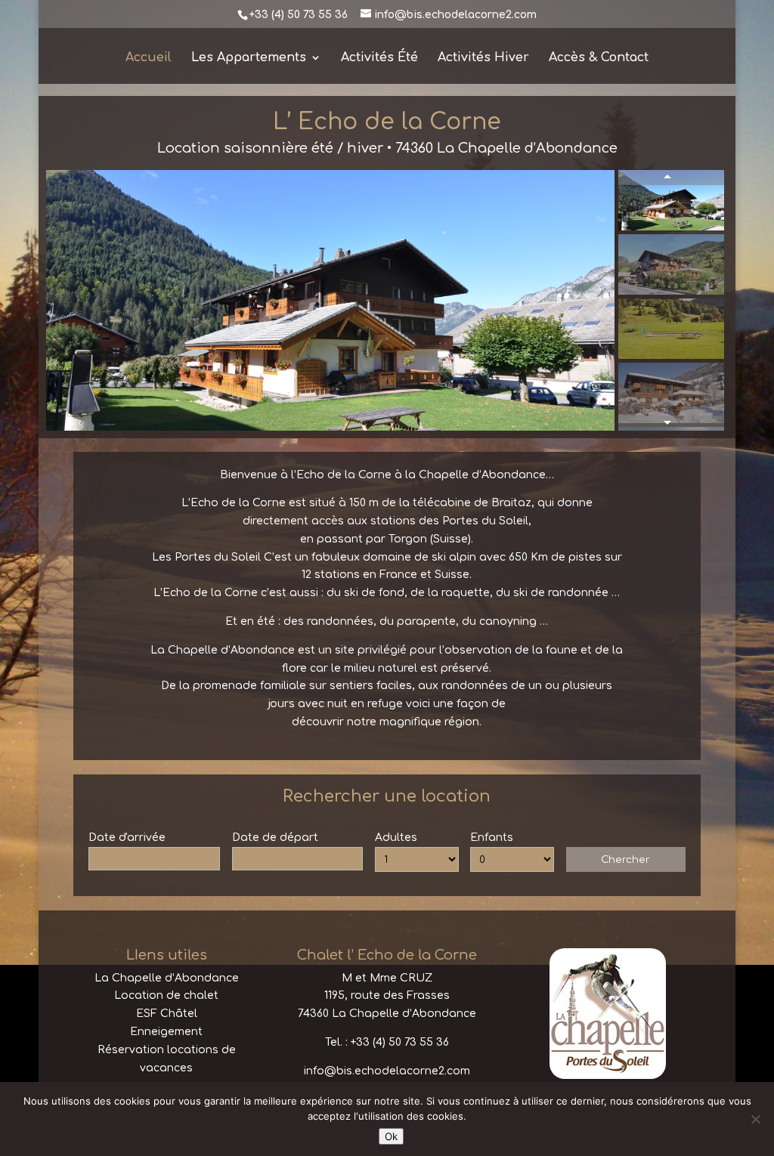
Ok (391, 1136)
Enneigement (166, 1031)
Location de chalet (166, 995)
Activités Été (379, 58)
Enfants (491, 837)
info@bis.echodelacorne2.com (387, 1071)
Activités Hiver (483, 58)
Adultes (396, 837)
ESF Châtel (166, 1013)
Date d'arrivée (127, 837)
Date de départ (275, 837)
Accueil (148, 58)
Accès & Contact (599, 58)
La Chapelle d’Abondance (166, 978)
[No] (755, 1119)
